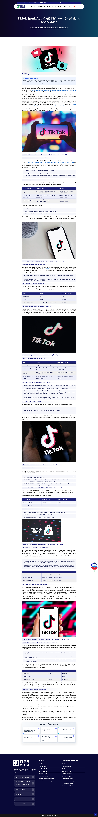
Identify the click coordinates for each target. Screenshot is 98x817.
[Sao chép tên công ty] (33, 777)
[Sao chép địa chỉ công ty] (33, 783)
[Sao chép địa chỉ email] (33, 790)
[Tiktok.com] (71, 2)
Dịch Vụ (48, 6)
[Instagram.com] (60, 2)
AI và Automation (41, 6)
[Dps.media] (21, 6)
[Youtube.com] (68, 2)
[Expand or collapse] (75, 74)
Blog (65, 6)
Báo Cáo (54, 6)
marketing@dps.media (20, 789)
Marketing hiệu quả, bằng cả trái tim (29, 2)
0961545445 (18, 794)
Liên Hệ (70, 6)
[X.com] (74, 2)
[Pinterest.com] (77, 2)
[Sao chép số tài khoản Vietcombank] (33, 804)
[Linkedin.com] (63, 2)
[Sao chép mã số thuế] (33, 799)
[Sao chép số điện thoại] (33, 794)
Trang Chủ (32, 6)
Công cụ (60, 6)
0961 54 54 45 (43, 2)
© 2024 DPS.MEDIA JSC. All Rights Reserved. (49, 815)
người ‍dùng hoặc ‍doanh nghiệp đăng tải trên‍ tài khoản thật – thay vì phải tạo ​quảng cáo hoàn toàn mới (49, 162)
